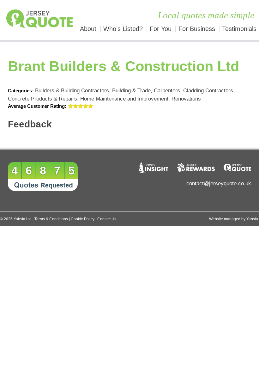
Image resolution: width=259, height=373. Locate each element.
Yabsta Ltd (23, 219)
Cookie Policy (82, 219)
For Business (196, 29)
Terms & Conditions (51, 219)
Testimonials (239, 29)
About (88, 29)
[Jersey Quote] (32, 20)
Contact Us (106, 219)
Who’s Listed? (123, 29)
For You (161, 29)
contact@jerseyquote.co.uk (218, 183)
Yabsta (252, 219)
